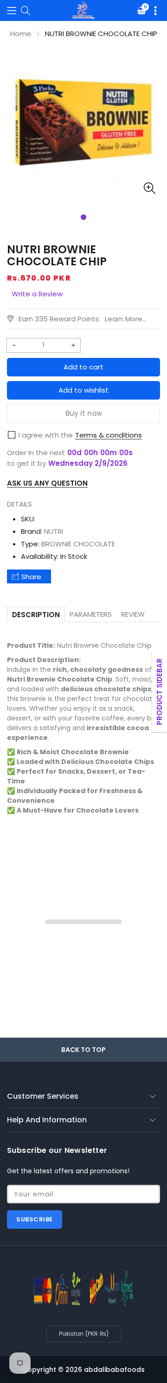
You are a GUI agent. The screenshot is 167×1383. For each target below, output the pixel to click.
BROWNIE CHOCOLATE (78, 544)
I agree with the (46, 435)
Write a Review (37, 294)
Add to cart (83, 367)
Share (31, 577)
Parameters (91, 614)
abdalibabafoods (114, 1369)
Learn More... (126, 319)
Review (133, 614)
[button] (11, 10)
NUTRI (53, 531)
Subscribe (34, 1219)
